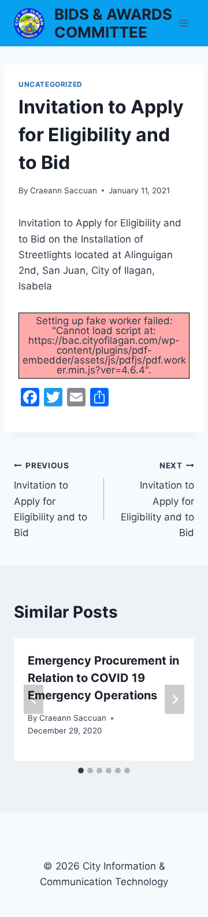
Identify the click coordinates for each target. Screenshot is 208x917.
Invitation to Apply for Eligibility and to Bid (50, 499)
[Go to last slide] (33, 699)
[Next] (174, 699)
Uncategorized (50, 84)
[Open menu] (183, 23)
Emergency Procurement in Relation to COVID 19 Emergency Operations (103, 678)
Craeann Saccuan (63, 190)
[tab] (81, 770)
